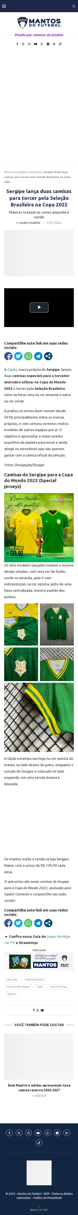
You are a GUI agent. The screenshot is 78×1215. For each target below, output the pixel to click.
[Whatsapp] (42, 44)
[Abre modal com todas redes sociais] (48, 356)
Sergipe (11, 994)
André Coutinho (30, 222)
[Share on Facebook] (34, 1010)
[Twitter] (23, 44)
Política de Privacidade (47, 1198)
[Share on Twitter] (37, 1010)
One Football (59, 987)
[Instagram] (29, 44)
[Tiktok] (60, 44)
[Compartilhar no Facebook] (8, 356)
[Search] (74, 6)
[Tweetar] (18, 356)
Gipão (40, 987)
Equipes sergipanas (18, 987)
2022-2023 (12, 979)
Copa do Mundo (34, 979)
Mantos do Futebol (15, 172)
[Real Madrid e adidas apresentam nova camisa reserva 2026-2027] (39, 1057)
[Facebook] (17, 44)
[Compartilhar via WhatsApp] (28, 356)
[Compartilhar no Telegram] (38, 356)
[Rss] (54, 44)
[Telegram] (48, 44)
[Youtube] (35, 44)
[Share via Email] (42, 1010)
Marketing (35, 172)
